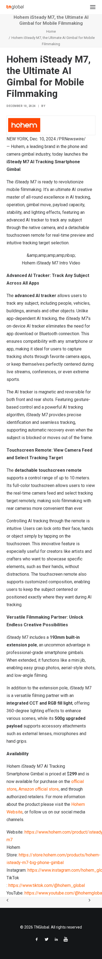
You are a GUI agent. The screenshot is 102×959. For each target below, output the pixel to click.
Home (51, 31)
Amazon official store (38, 789)
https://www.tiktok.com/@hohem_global (46, 885)
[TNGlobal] (15, 7)
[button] (93, 7)
